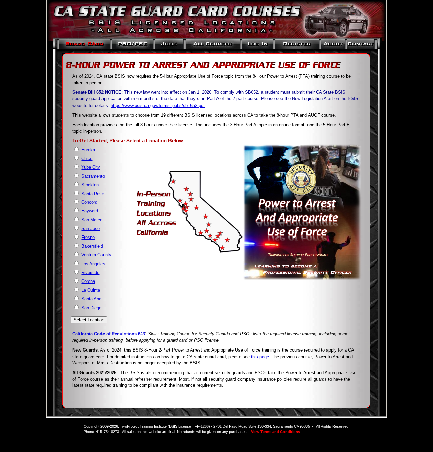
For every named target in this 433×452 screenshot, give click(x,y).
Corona (88, 281)
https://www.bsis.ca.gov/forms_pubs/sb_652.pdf (158, 105)
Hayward (89, 210)
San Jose (90, 228)
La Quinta (90, 290)
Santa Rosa (92, 193)
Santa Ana (91, 298)
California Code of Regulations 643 (108, 333)
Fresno (88, 237)
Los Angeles (93, 263)
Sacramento (93, 176)
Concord (89, 202)
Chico (86, 158)
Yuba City (90, 167)
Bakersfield (92, 246)
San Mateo (91, 219)
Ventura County (96, 254)
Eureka (88, 149)
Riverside (90, 272)
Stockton (90, 184)
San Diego (91, 307)
